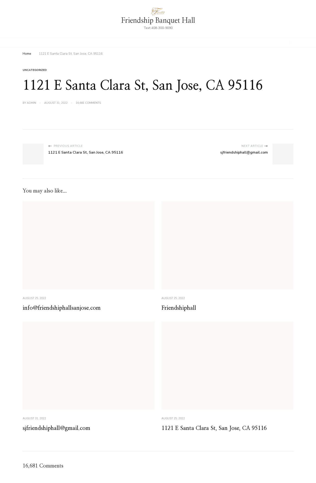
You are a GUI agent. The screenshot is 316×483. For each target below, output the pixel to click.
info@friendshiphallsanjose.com (62, 308)
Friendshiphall (178, 308)
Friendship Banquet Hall (158, 20)
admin (31, 103)
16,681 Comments (88, 103)
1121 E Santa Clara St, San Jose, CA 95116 (214, 428)
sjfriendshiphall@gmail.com (56, 428)
